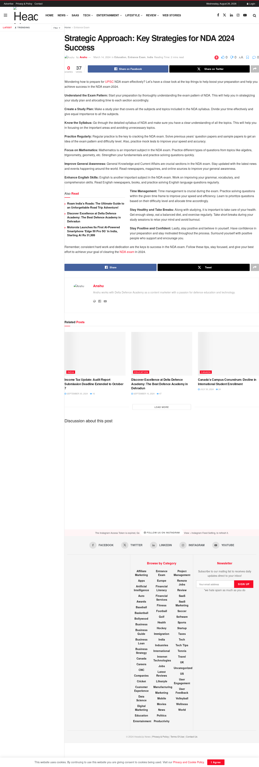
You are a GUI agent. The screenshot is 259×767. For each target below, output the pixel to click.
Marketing (161, 692)
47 (160, 393)
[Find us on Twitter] (224, 15)
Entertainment (108, 15)
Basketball (141, 613)
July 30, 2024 (207, 389)
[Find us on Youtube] (245, 15)
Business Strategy (141, 651)
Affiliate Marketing (141, 573)
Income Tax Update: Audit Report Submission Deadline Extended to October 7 (93, 383)
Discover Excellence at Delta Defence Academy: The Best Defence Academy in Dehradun (94, 217)
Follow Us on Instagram (163, 532)
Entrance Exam (81, 27)
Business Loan (141, 641)
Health (162, 622)
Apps (141, 580)
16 (93, 393)
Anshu (83, 57)
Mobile (161, 698)
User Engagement (182, 681)
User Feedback (182, 690)
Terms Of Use (177, 736)
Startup (182, 628)
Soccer (181, 611)
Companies (141, 675)
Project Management (182, 573)
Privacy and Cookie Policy (188, 762)
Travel (182, 656)
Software (182, 616)
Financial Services (162, 597)
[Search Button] (254, 15)
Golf (161, 616)
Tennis (182, 651)
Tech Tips (182, 645)
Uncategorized (183, 668)
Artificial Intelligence (141, 588)
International (161, 651)
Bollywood (141, 618)
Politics (161, 715)
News (61, 15)
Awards (141, 601)
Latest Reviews (161, 673)
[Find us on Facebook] (218, 15)
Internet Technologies (162, 658)
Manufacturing (162, 687)
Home (49, 15)
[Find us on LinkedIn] (231, 15)
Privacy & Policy (24, 3)
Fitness (161, 605)
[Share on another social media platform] (255, 69)
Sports (182, 622)
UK (182, 662)
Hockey (161, 628)
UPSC (109, 81)
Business (141, 624)
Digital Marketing (141, 708)
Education (120, 57)
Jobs (162, 666)
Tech (86, 15)
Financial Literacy (162, 588)
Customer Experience (141, 689)
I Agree (216, 762)
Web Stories (171, 15)
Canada (206, 372)
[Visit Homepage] (25, 15)
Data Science (141, 698)
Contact (38, 3)
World (182, 710)
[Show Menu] (5, 15)
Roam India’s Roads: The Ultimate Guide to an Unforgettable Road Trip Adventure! (95, 205)
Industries (161, 645)
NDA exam (127, 252)
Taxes (182, 634)
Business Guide (141, 632)
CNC (141, 670)
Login (252, 3)
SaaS (75, 15)
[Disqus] (161, 473)
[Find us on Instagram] (238, 15)
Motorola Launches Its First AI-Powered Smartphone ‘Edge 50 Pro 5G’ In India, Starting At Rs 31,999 (93, 231)
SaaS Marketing (182, 603)
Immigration (161, 634)
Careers (141, 664)
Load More (162, 406)
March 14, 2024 (102, 57)
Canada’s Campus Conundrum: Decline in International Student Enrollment (227, 381)
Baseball (141, 607)
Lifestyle (132, 15)
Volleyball (182, 698)
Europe (161, 580)
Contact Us (191, 736)
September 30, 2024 (77, 393)
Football (161, 611)
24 (219, 389)
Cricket (141, 681)
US (182, 673)
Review (151, 15)
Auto (141, 596)
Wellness (182, 704)
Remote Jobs (182, 582)
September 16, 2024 (144, 393)
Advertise (8, 3)
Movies (161, 704)
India (150, 57)
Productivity (162, 721)
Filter (55, 27)
